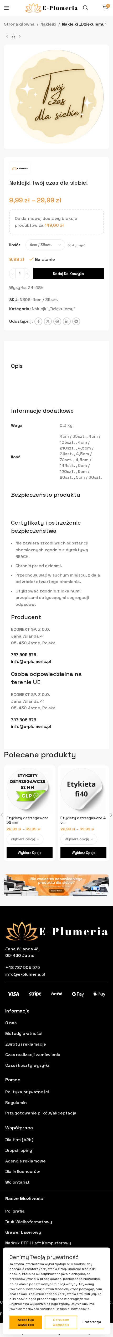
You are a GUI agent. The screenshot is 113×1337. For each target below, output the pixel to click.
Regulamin (16, 1102)
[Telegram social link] (76, 321)
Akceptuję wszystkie (26, 1322)
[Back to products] (13, 36)
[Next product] (20, 36)
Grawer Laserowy (23, 1232)
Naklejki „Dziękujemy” (84, 24)
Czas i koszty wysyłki (27, 1065)
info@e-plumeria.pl (31, 661)
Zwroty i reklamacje (25, 1044)
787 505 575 (23, 654)
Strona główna (19, 24)
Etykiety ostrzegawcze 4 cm (83, 820)
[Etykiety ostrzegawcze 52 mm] (30, 791)
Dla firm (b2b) (19, 1139)
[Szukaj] (85, 8)
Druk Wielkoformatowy (28, 1222)
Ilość (13, 245)
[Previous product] (7, 36)
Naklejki (48, 24)
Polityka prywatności (27, 1092)
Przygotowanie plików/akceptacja (40, 1113)
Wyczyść (78, 245)
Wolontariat (17, 1182)
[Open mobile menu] (6, 8)
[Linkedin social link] (67, 321)
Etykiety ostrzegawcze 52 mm (27, 820)
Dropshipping (18, 1150)
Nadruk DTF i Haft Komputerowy (38, 1243)
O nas (11, 1023)
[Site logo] (51, 7)
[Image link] (56, 884)
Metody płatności (23, 1033)
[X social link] (48, 321)
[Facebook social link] (38, 321)
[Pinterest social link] (57, 321)
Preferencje (92, 1322)
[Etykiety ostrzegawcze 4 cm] (83, 791)
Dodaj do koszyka (68, 273)
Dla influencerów (22, 1171)
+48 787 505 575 (22, 967)
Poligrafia (15, 1211)
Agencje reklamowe (25, 1161)
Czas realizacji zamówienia (32, 1054)
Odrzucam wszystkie (61, 1322)
